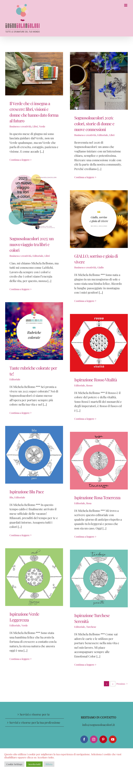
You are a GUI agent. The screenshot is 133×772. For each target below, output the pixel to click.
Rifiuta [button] (49, 764)
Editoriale (102, 135)
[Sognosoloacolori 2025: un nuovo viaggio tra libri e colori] (34, 201)
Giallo (100, 267)
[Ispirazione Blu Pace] (34, 455)
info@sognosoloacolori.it (98, 725)
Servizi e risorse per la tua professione (34, 722)
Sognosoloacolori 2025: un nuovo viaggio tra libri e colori (32, 244)
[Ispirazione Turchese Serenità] (99, 578)
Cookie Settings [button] (14, 764)
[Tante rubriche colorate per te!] (34, 331)
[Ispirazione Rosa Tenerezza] (99, 460)
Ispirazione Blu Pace (27, 491)
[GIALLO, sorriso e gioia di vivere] (99, 219)
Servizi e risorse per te (35, 714)
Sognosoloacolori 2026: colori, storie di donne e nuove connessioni (94, 123)
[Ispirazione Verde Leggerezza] (34, 577)
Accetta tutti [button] (34, 764)
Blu (11, 497)
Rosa (88, 503)
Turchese (91, 626)
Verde (42, 126)
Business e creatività (20, 126)
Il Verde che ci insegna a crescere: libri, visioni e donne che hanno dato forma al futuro (34, 112)
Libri (35, 126)
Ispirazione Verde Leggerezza (24, 617)
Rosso (89, 385)
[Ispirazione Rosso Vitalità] (99, 343)
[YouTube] (113, 739)
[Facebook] (84, 739)
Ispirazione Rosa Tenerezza (97, 497)
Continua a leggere (20, 159)
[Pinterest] (103, 739)
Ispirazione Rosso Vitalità (95, 379)
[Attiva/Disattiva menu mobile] (126, 5)
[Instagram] (93, 739)
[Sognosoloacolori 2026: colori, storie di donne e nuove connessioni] (99, 81)
